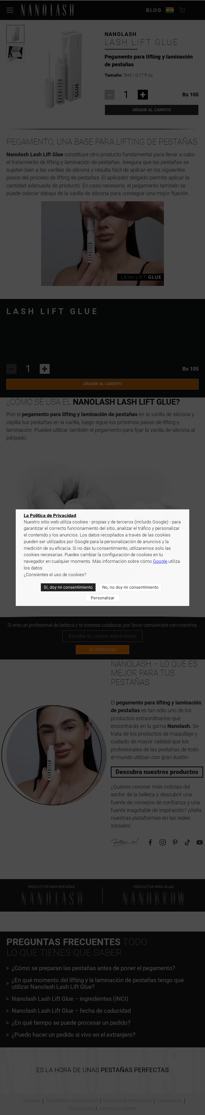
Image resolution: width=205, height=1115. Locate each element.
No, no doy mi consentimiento (130, 587)
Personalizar (103, 597)
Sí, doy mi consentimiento (68, 587)
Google (160, 561)
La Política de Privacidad (50, 515)
